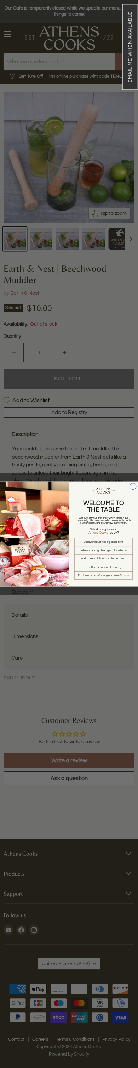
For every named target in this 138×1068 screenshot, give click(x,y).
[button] (130, 47)
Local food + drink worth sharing (104, 567)
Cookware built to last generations (103, 542)
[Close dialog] (133, 486)
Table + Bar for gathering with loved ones (103, 550)
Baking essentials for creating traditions (104, 558)
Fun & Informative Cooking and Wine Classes (103, 575)
